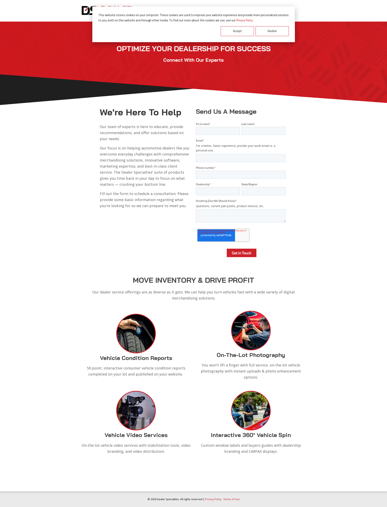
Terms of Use (231, 499)
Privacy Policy (244, 20)
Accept (237, 31)
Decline (272, 31)
